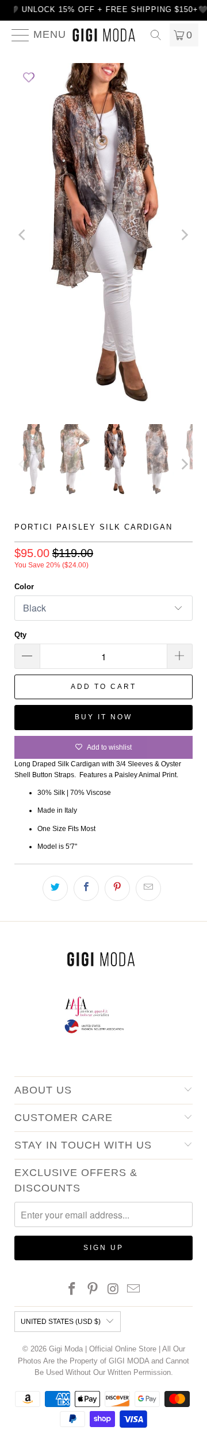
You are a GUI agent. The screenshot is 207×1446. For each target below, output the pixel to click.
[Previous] (23, 235)
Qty (20, 634)
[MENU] (16, 34)
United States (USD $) (61, 1322)
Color (24, 586)
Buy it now (103, 717)
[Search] (156, 34)
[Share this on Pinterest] (117, 888)
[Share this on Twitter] (55, 888)
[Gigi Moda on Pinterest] (92, 1289)
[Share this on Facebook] (86, 888)
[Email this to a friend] (148, 888)
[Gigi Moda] (103, 35)
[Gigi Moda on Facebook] (72, 1289)
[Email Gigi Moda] (134, 1289)
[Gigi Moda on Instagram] (113, 1289)
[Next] (184, 235)
